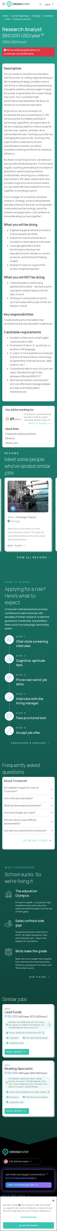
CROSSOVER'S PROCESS (29, 743)
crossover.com (12, 53)
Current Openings (20, 15)
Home (5, 15)
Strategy (36, 15)
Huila (7, 19)
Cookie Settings (28, 1216)
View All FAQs (36, 840)
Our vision (38, 977)
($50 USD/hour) (38, 1073)
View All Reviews (32, 557)
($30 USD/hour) (14, 42)
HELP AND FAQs (14, 1195)
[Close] (53, 1200)
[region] (28, 1213)
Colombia (48, 15)
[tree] (28, 796)
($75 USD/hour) (38, 1016)
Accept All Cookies (28, 1225)
